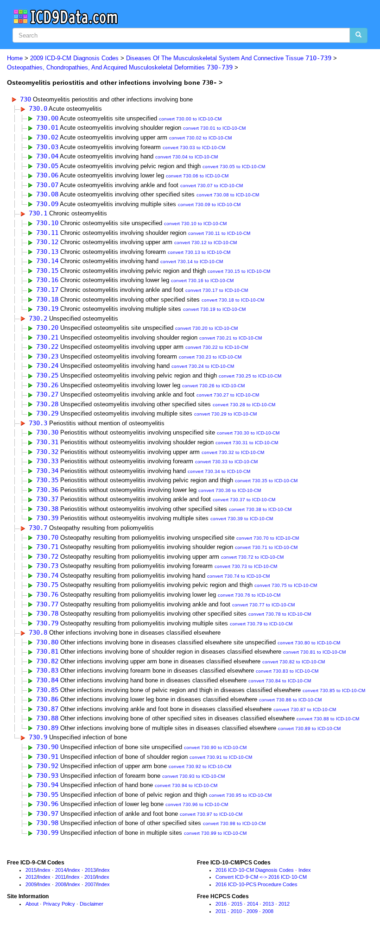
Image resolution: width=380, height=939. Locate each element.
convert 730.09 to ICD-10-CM (209, 204)
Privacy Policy (59, 904)
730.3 (38, 423)
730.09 (47, 204)
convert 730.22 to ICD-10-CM (216, 347)
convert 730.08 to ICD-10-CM (227, 194)
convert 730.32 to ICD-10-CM (233, 452)
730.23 (47, 356)
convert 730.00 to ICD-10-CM (190, 118)
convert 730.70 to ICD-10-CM (267, 538)
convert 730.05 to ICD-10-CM (234, 166)
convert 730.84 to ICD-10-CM (279, 680)
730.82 (47, 661)
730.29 (47, 413)
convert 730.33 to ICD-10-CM (226, 461)
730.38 (47, 508)
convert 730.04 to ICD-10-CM (186, 156)
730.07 (47, 185)
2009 (31, 884)
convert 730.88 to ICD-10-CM (328, 718)
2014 (60, 870)
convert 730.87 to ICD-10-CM (304, 709)
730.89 (47, 727)
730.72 (47, 556)
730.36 (47, 489)
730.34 (47, 470)
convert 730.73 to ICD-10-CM (246, 566)
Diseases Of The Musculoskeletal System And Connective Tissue (228, 58)
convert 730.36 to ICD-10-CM (229, 490)
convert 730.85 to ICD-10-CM (334, 690)
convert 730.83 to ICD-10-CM (287, 671)
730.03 (47, 147)
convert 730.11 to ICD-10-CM (219, 233)
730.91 (47, 756)
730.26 (47, 385)
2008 (60, 884)
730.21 (47, 337)
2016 (221, 904)
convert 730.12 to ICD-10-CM (205, 242)
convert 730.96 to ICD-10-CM (196, 804)
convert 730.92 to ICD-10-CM (200, 766)
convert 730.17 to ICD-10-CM (216, 290)
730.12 (47, 242)
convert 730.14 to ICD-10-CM (191, 261)
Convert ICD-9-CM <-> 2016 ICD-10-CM (261, 877)
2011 (60, 877)
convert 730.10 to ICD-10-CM (195, 223)
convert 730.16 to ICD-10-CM (202, 280)
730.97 (47, 813)
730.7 (38, 527)
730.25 (47, 375)
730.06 (47, 175)
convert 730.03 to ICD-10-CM (194, 147)
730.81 (47, 651)
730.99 (47, 832)
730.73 (47, 565)
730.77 (47, 604)
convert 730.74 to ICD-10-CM (238, 576)
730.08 (47, 194)
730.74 (47, 575)
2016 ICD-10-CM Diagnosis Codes (254, 870)
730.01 (47, 127)
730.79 (47, 623)
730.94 (47, 784)
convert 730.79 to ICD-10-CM (261, 623)
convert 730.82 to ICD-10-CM (293, 661)
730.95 (47, 794)
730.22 (47, 346)
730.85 (47, 689)
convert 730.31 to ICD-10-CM (246, 442)
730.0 (38, 108)
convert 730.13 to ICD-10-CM (199, 252)
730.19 (47, 308)
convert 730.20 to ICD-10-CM (206, 328)
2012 (31, 877)
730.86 (47, 699)
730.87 (47, 708)
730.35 (47, 480)
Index (44, 870)
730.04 (47, 156)
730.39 (47, 518)
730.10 (47, 223)
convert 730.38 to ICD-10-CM (260, 509)
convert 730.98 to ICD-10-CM (234, 823)
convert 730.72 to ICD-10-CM (252, 557)
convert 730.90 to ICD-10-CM (215, 747)
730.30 (47, 432)
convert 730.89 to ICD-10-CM (309, 728)
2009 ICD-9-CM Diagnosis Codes (74, 58)
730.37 (47, 499)
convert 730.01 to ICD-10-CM (214, 128)
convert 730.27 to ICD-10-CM (227, 394)
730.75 (47, 584)
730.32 (47, 451)
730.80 (47, 642)
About (31, 904)
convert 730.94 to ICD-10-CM (186, 785)
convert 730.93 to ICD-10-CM (193, 776)
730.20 (47, 327)
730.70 (47, 537)
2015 (31, 870)
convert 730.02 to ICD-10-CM (200, 137)
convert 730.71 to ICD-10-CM (266, 547)
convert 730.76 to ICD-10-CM (249, 595)
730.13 (47, 251)
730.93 (47, 775)
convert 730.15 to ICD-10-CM (239, 271)
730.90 (47, 746)
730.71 (47, 546)
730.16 (47, 280)
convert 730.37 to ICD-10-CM (244, 499)
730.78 (47, 613)
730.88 (47, 718)
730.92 (47, 765)
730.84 (47, 680)
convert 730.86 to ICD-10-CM (290, 699)
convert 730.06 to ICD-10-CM (197, 175)
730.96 (47, 803)
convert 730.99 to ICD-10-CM (215, 833)
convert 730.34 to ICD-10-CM (219, 471)
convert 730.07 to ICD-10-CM (211, 185)
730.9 (38, 737)
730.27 (47, 394)
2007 (90, 884)
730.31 (47, 442)
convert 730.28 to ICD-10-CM (244, 404)
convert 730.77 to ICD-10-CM (263, 604)
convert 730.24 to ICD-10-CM (202, 366)
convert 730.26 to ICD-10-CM (213, 385)
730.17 (47, 289)
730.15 (47, 270)
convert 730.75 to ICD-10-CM (285, 585)
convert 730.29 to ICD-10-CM (225, 413)
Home (15, 58)
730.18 (47, 299)
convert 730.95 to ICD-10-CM (240, 795)
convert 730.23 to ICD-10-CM (210, 356)
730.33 (47, 461)
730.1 (38, 213)
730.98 (47, 822)
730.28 (47, 404)
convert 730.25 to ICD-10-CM (250, 375)
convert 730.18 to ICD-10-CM (233, 299)
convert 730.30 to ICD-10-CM (248, 432)
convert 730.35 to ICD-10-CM (266, 480)
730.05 (47, 166)
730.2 (38, 318)
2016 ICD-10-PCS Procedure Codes (256, 884)
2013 (90, 870)
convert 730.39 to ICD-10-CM (241, 518)
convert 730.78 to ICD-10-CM (279, 614)
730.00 (47, 118)
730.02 (47, 137)
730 (25, 99)
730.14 (47, 261)
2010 (89, 877)
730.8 (38, 632)
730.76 (47, 594)
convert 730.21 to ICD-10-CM (230, 337)
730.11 (47, 232)
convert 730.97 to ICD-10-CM (211, 814)
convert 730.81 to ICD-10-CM (314, 652)
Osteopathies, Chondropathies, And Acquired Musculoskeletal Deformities (120, 67)
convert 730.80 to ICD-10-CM (309, 642)
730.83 (47, 670)
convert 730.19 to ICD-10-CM (214, 309)
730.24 (47, 365)
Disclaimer (91, 904)
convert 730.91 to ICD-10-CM (221, 757)
